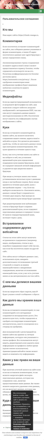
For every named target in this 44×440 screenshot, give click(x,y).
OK (25, 437)
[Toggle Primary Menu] (41, 11)
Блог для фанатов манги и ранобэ (22, 4)
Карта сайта (10, 427)
